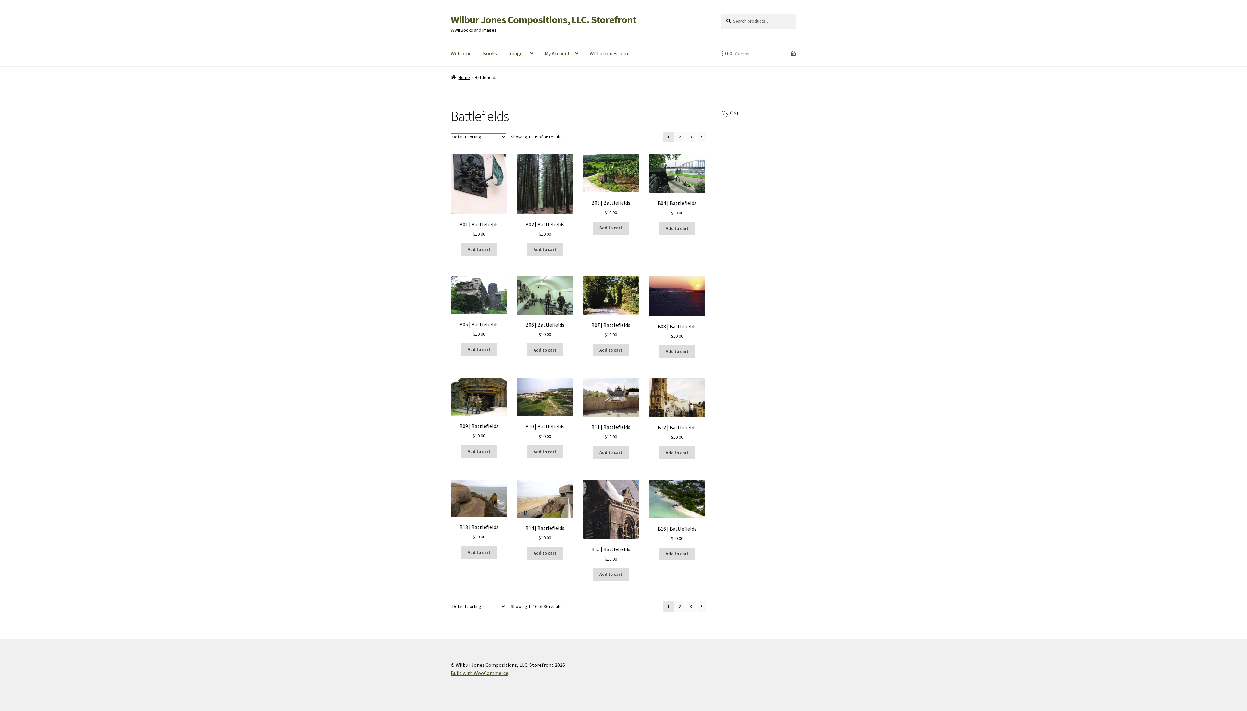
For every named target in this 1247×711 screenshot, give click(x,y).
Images (516, 53)
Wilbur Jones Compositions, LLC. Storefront (543, 19)
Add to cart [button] (479, 249)
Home (464, 77)
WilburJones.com (609, 53)
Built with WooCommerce (479, 673)
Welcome (461, 53)
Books (490, 53)
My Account (557, 53)
